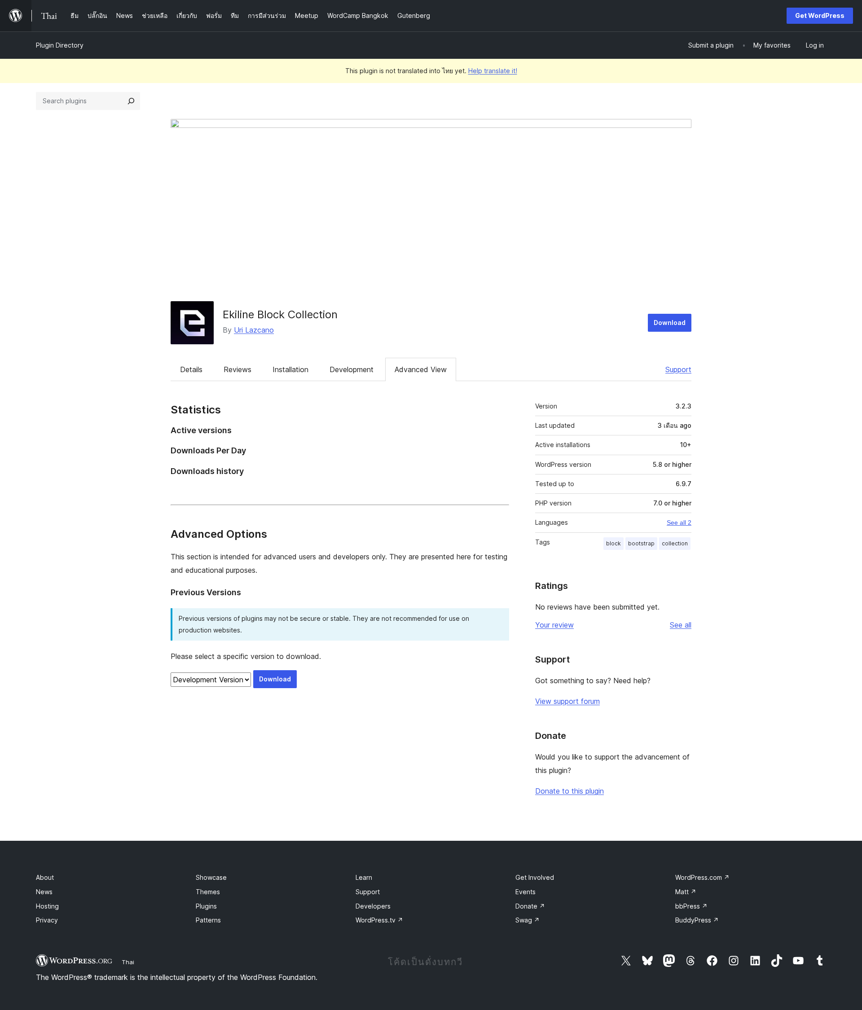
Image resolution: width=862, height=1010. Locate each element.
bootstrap (641, 543)
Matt (685, 892)
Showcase (211, 877)
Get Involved (534, 877)
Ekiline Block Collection (280, 314)
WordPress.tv (379, 920)
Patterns (208, 920)
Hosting (47, 906)
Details (191, 369)
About (45, 877)
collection (675, 543)
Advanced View (421, 369)
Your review (554, 624)
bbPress (691, 906)
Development (352, 369)
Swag (527, 920)
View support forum (567, 701)
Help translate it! (492, 71)
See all (680, 624)
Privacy (47, 920)
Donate (530, 906)
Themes (208, 892)
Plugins (206, 906)
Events (525, 892)
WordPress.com (702, 877)
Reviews (237, 369)
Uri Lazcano (254, 329)
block (613, 543)
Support (678, 369)
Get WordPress (819, 15)
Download (670, 322)
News (44, 892)
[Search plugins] (131, 101)
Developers (373, 906)
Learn (364, 877)
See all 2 (679, 522)
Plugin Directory (60, 45)
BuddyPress (697, 920)
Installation (290, 369)
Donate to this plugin (569, 790)
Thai (128, 962)
